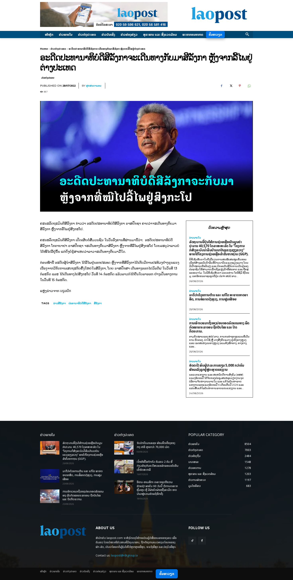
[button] (247, 34)
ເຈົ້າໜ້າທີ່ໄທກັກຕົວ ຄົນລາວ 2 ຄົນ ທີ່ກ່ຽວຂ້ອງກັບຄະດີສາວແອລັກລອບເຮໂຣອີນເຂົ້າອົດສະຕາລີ (157, 465)
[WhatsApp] (249, 86)
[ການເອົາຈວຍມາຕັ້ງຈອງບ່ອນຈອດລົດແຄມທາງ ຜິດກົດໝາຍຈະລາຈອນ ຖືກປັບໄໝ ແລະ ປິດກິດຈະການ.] (49, 496)
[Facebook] (221, 86)
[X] (231, 86)
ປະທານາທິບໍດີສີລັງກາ (80, 303)
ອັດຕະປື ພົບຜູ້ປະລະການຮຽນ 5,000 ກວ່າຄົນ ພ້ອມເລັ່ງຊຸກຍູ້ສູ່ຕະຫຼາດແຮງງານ (216, 367)
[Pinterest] (240, 86)
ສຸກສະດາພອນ (93, 85)
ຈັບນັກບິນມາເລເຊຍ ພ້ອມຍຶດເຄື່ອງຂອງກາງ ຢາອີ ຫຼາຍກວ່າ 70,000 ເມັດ (156, 445)
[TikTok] (192, 540)
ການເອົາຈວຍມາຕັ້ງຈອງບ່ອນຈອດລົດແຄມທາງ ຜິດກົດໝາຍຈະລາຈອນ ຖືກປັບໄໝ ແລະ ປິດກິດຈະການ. (219, 327)
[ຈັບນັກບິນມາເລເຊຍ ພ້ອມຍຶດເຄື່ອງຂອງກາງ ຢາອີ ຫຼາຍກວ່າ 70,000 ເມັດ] (124, 448)
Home (44, 48)
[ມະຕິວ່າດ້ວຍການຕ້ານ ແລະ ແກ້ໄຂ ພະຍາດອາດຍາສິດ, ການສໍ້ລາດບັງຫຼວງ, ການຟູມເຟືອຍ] (49, 476)
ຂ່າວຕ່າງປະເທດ (58, 48)
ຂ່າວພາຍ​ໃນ (195, 237)
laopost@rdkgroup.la (124, 555)
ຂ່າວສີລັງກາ (59, 303)
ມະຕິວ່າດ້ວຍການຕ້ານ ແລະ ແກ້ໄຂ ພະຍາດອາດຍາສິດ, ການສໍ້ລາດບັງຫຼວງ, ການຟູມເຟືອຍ (218, 297)
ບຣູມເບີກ (65, 290)
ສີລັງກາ (98, 303)
